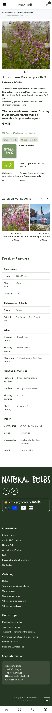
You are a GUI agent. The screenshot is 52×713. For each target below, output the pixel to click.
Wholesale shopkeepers (14, 600)
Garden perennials (24, 12)
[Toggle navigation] (4, 4)
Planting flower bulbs (12, 621)
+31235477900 (15, 679)
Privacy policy (9, 535)
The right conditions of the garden (18, 631)
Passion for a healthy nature (15, 560)
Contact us (7, 565)
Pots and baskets (10, 641)
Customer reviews (11, 596)
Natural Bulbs (8, 545)
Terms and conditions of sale (15, 586)
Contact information (12, 540)
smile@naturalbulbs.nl (18, 676)
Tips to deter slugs (11, 626)
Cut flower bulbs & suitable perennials (20, 636)
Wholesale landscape (12, 605)
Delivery (6, 581)
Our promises (8, 590)
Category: (7, 173)
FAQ (4, 555)
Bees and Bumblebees (13, 646)
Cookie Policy (26, 700)
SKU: (4, 180)
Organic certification (12, 550)
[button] (4, 45)
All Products (7, 12)
